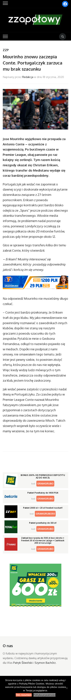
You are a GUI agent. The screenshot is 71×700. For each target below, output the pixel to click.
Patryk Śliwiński (23, 662)
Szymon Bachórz (45, 662)
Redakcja (27, 77)
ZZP (6, 50)
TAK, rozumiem (24, 694)
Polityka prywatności (44, 694)
